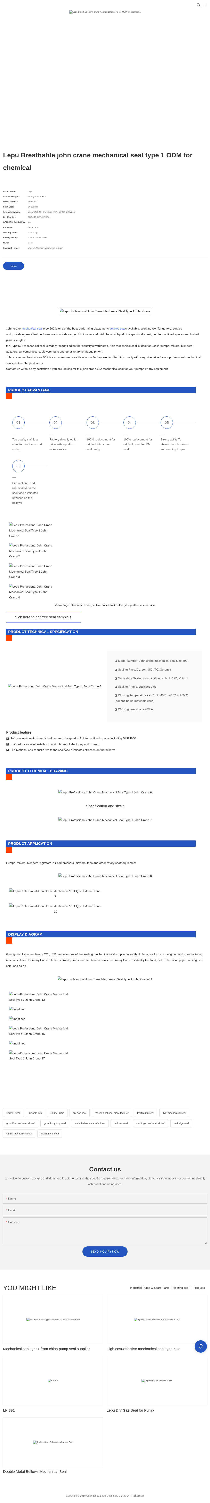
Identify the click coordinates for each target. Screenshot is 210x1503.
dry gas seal (79, 1113)
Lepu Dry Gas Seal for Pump (130, 1410)
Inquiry (13, 266)
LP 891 (9, 1410)
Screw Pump (13, 1113)
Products (199, 1287)
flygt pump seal (145, 1113)
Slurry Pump (57, 1113)
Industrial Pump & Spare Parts (149, 1287)
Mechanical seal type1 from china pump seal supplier (46, 1349)
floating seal (181, 1287)
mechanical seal (32, 328)
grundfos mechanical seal (20, 1123)
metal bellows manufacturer (89, 1123)
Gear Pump (35, 1113)
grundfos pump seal (55, 1123)
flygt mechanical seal (174, 1113)
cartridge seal (181, 1123)
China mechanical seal (19, 1133)
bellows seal (117, 328)
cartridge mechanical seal (150, 1123)
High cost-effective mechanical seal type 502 (143, 1349)
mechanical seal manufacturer (112, 1113)
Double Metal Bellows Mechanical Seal (35, 1472)
